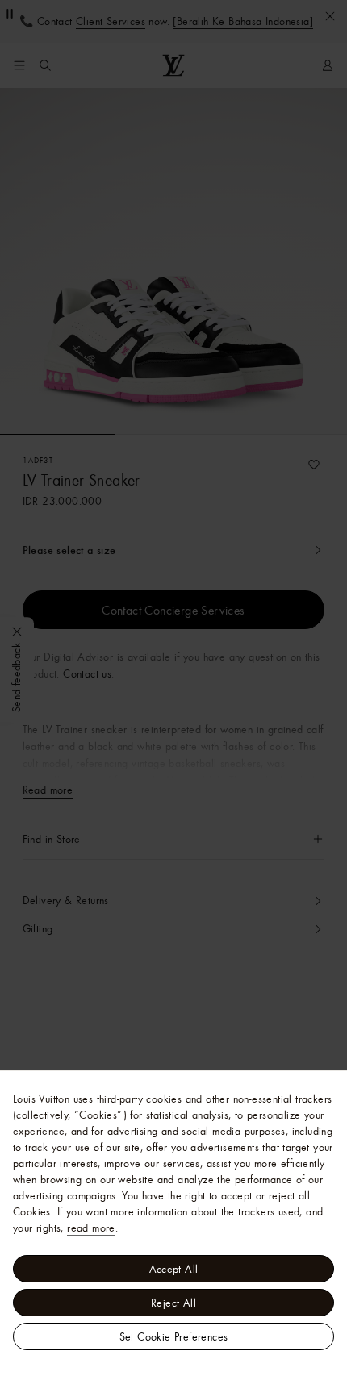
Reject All (173, 1302)
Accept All (174, 1268)
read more (91, 1227)
